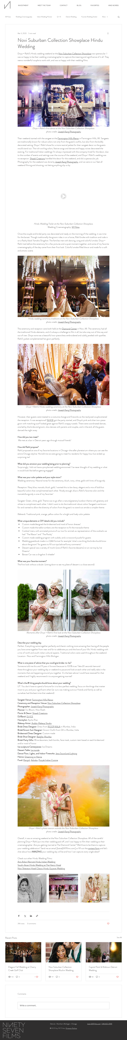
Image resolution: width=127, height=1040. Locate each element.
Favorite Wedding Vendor (89, 17)
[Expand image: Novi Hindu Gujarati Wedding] (106, 877)
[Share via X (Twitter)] (25, 916)
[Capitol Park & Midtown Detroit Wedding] (104, 952)
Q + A (59, 17)
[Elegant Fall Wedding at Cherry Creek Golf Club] (23, 952)
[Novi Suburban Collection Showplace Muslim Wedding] (63, 952)
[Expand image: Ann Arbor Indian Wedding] (43, 877)
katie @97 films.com (94, 1024)
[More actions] (107, 33)
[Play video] (63, 196)
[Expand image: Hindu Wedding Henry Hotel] (75, 877)
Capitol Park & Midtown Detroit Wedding (103, 968)
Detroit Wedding (71, 17)
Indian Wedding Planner (44, 17)
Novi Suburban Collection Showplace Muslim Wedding (61, 968)
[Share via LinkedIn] (31, 916)
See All (119, 937)
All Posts (8, 17)
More (104, 17)
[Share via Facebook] (19, 916)
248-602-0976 (107, 1024)
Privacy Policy (71, 1028)
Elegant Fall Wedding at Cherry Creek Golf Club (22, 968)
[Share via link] (37, 916)
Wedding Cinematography (24, 17)
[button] (118, 17)
